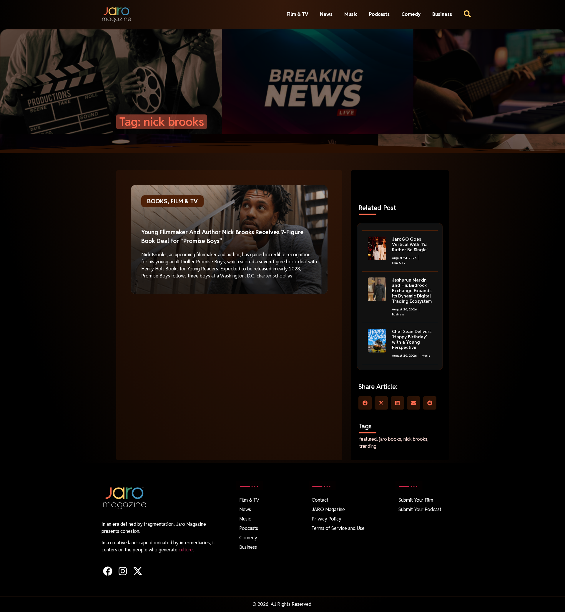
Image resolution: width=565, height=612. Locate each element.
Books (157, 201)
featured (368, 439)
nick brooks (415, 439)
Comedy (411, 14)
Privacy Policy (326, 519)
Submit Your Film (415, 500)
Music (350, 14)
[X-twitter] (137, 570)
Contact (320, 500)
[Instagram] (122, 570)
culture (186, 550)
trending (367, 446)
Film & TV (297, 14)
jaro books (390, 439)
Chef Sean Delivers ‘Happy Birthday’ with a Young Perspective (411, 339)
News (326, 14)
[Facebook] (107, 570)
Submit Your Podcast (419, 509)
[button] (365, 403)
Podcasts (379, 14)
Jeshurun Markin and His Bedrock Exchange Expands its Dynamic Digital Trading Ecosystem (412, 290)
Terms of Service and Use (338, 528)
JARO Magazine (328, 509)
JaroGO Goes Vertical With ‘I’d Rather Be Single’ (410, 244)
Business (442, 14)
